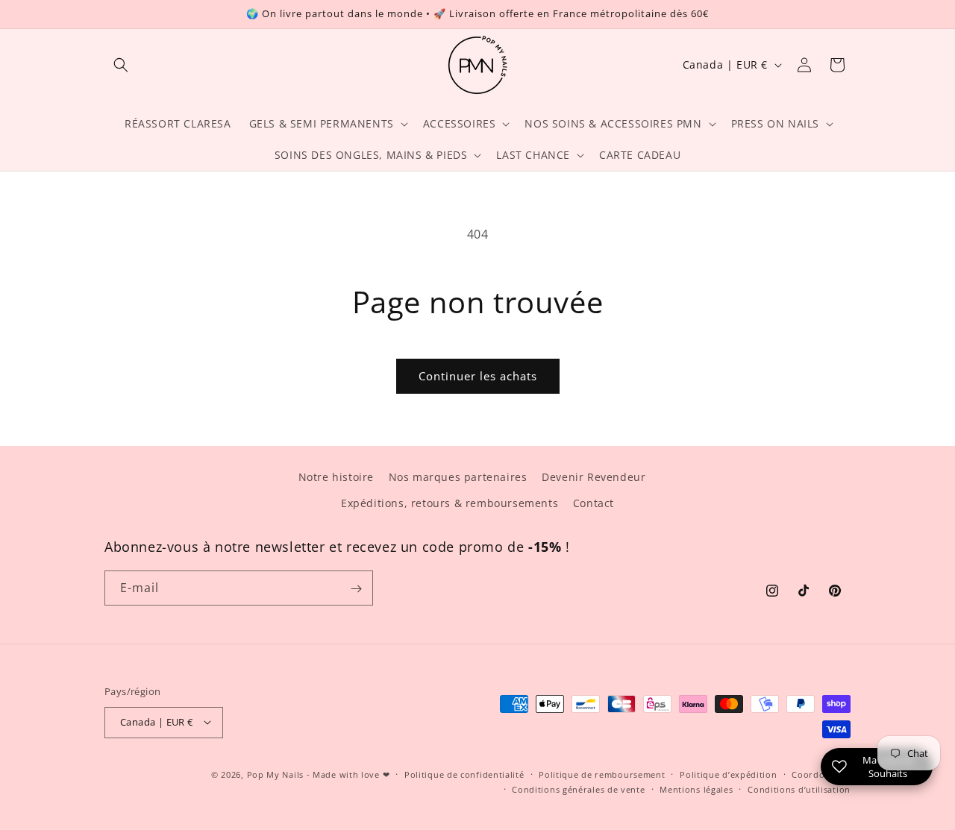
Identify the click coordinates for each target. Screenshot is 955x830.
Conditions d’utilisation (799, 788)
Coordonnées (821, 773)
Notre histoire (336, 477)
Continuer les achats (478, 375)
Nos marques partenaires (458, 477)
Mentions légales (696, 788)
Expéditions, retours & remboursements (449, 503)
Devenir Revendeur (593, 477)
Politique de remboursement (602, 773)
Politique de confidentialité (464, 773)
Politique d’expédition (728, 773)
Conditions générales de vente (578, 788)
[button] (120, 64)
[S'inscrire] (355, 588)
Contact (593, 503)
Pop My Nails (275, 773)
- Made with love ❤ (348, 773)
